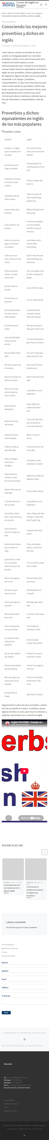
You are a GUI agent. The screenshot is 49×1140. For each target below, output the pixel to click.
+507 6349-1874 (16, 1083)
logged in (19, 927)
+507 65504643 (16, 1080)
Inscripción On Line (8, 956)
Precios (4, 952)
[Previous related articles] (39, 852)
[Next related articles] (44, 852)
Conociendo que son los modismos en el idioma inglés (12, 888)
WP (16, 1129)
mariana (7, 46)
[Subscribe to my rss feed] (24, 1135)
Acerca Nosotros (8, 945)
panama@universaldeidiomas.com (20, 1085)
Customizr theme (36, 1129)
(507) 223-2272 (23, 1078)
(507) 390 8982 (12, 1078)
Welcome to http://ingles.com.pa (19, 13)
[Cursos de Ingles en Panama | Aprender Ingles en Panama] (8, 4)
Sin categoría (37, 13)
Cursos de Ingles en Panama (20, 1125)
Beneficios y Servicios (10, 948)
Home (4, 13)
